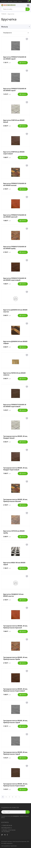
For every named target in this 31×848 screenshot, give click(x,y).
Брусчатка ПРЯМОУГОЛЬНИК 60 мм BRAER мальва (14, 184)
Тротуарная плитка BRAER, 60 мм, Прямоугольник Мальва (15, 500)
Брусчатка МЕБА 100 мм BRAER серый (14, 564)
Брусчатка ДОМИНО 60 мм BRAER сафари (15, 342)
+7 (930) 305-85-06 (6, 825)
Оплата (15, 1)
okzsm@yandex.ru (6, 828)
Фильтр (4, 27)
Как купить (4, 1)
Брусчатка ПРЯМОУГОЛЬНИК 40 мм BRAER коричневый (14, 406)
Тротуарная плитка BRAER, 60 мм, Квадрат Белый (15, 437)
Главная (3, 14)
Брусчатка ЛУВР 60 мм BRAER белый (13, 121)
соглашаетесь (16, 816)
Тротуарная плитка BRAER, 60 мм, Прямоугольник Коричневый (15, 690)
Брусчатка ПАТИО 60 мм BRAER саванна (14, 374)
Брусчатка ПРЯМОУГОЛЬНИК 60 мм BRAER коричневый (14, 279)
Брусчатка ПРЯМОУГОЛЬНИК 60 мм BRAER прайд (14, 248)
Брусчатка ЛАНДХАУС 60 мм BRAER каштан (13, 595)
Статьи (20, 1)
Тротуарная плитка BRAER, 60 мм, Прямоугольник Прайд (15, 658)
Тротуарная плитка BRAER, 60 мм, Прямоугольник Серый (15, 753)
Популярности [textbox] (7, 33)
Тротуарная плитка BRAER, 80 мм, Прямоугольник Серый (15, 722)
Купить (24, 62)
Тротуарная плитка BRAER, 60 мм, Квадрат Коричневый (15, 469)
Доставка (10, 1)
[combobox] (15, 32)
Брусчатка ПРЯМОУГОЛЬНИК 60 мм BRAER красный (14, 216)
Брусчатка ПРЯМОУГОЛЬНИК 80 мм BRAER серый (14, 58)
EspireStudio (14, 846)
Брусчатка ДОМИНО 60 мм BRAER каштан (15, 311)
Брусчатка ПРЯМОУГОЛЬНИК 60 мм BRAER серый (14, 90)
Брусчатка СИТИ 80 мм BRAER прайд (14, 532)
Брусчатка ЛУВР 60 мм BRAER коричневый (13, 153)
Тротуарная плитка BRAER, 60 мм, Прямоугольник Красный (15, 627)
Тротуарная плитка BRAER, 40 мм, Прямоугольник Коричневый (15, 785)
